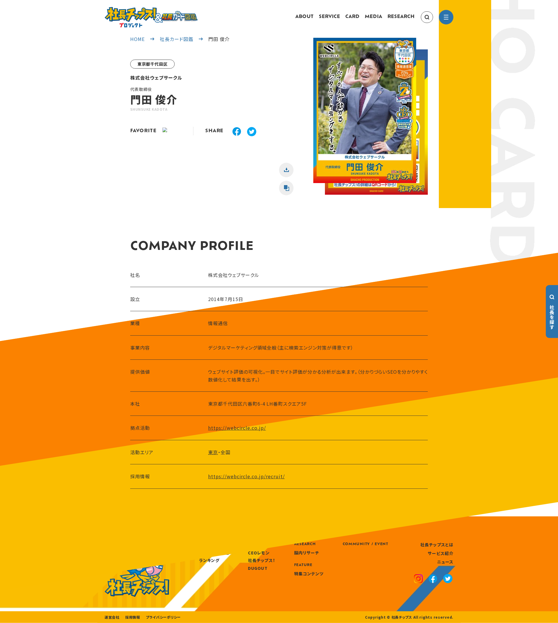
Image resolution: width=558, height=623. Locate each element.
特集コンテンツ (309, 574)
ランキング (209, 560)
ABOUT (304, 17)
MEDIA (373, 17)
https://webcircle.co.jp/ (237, 427)
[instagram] (418, 579)
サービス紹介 (440, 553)
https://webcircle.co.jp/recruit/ (246, 476)
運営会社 (112, 617)
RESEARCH (400, 17)
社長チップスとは (436, 544)
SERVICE (329, 17)
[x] (251, 132)
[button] (364, 116)
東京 (213, 452)
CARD (352, 17)
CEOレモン (259, 553)
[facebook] (236, 132)
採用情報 (132, 617)
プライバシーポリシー (163, 617)
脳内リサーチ (306, 553)
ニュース (445, 562)
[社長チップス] (151, 10)
